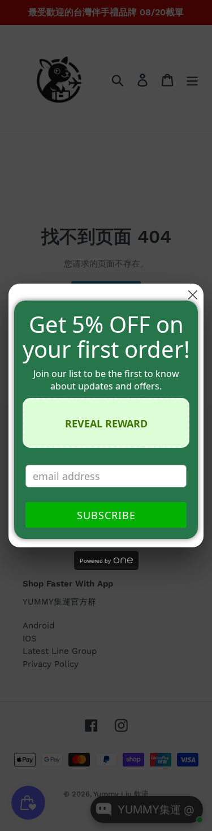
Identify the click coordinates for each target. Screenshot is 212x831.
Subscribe (106, 515)
